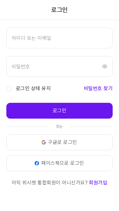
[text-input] (59, 38)
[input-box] (59, 38)
